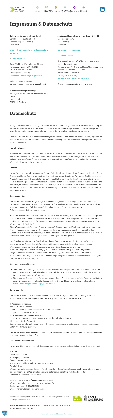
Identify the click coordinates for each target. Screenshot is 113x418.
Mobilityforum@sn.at (23, 400)
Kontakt (69, 414)
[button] (37, 11)
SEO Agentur (15, 93)
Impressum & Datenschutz (57, 414)
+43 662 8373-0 (67, 55)
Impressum (37, 75)
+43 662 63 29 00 (20, 58)
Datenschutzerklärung (20, 75)
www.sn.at (62, 50)
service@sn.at (75, 50)
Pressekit (44, 414)
